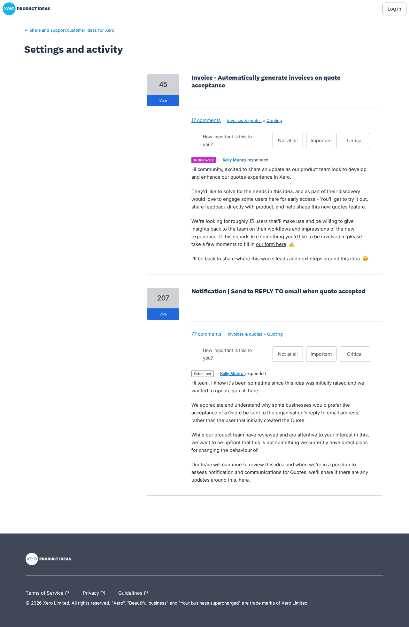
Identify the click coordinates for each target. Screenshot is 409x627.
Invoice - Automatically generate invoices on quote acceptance (266, 81)
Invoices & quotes (244, 120)
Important (323, 142)
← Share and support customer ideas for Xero (69, 30)
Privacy (91, 592)
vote (163, 100)
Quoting (274, 120)
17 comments (206, 120)
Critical (358, 142)
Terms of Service (45, 592)
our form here (271, 244)
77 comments (206, 334)
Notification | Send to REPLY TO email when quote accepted (278, 291)
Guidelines (131, 592)
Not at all (290, 142)
